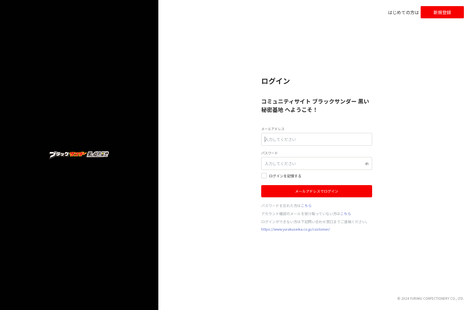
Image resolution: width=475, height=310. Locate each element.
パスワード (269, 152)
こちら (306, 205)
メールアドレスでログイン (316, 191)
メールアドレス (273, 128)
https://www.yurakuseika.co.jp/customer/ (295, 229)
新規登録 (442, 12)
